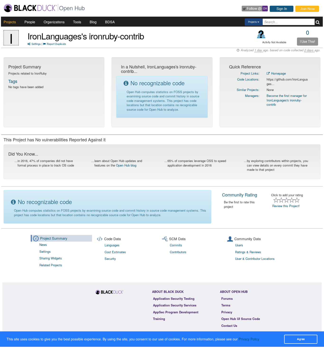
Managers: (252, 95)
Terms (225, 305)
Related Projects (50, 265)
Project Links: (250, 73)
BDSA (110, 21)
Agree (301, 339)
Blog (93, 21)
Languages (112, 245)
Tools (77, 21)
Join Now (307, 9)
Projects (10, 21)
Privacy (226, 312)
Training (159, 318)
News (43, 244)
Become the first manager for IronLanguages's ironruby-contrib (287, 100)
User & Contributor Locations (255, 258)
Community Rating (239, 194)
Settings (36, 44)
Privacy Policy (249, 339)
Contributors (178, 252)
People (29, 21)
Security (110, 258)
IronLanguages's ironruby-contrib (86, 36)
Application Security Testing (173, 298)
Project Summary (53, 238)
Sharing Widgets (50, 258)
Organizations (54, 21)
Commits (176, 245)
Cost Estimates (115, 252)
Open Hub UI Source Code (240, 318)
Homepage (278, 73)
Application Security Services (174, 305)
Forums (227, 298)
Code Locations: (248, 79)
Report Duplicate (56, 44)
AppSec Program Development (175, 312)
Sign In (282, 9)
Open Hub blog (126, 165)
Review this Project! (286, 206)
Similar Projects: (248, 89)
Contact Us (229, 325)
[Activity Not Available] (261, 34)
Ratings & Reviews (248, 252)
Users (239, 245)
